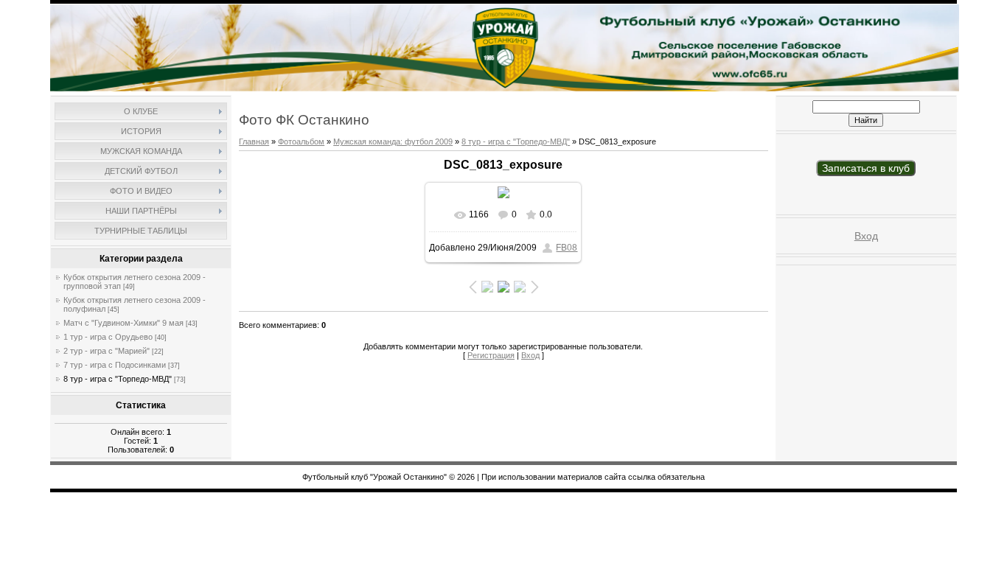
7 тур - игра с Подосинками (114, 364)
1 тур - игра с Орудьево (108, 336)
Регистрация (491, 355)
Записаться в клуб (866, 168)
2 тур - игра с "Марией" (106, 350)
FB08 (566, 247)
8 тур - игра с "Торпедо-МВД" (117, 378)
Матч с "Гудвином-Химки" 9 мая (123, 322)
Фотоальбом (301, 141)
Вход (530, 355)
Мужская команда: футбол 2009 (393, 141)
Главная (254, 141)
